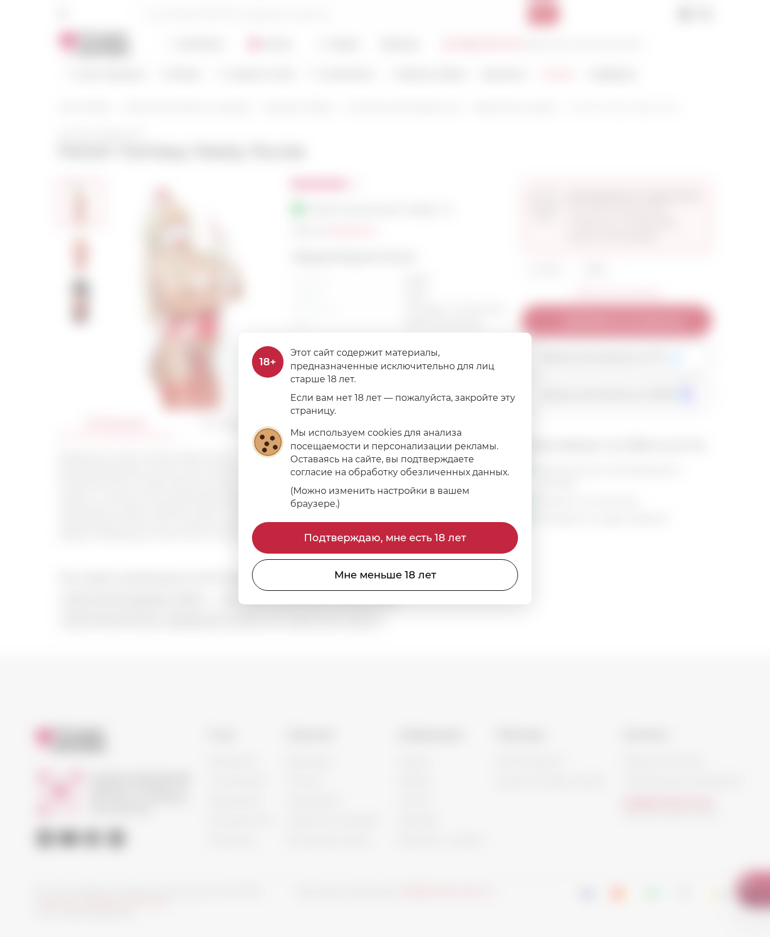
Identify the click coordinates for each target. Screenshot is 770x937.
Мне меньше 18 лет (385, 575)
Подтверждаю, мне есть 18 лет (385, 538)
